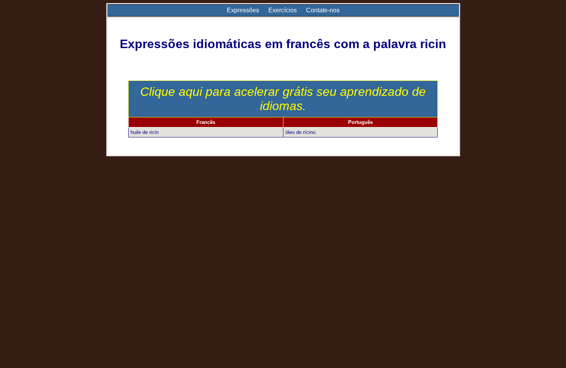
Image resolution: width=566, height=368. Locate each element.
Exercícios (282, 10)
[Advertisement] (283, 214)
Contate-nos (323, 10)
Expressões (243, 10)
